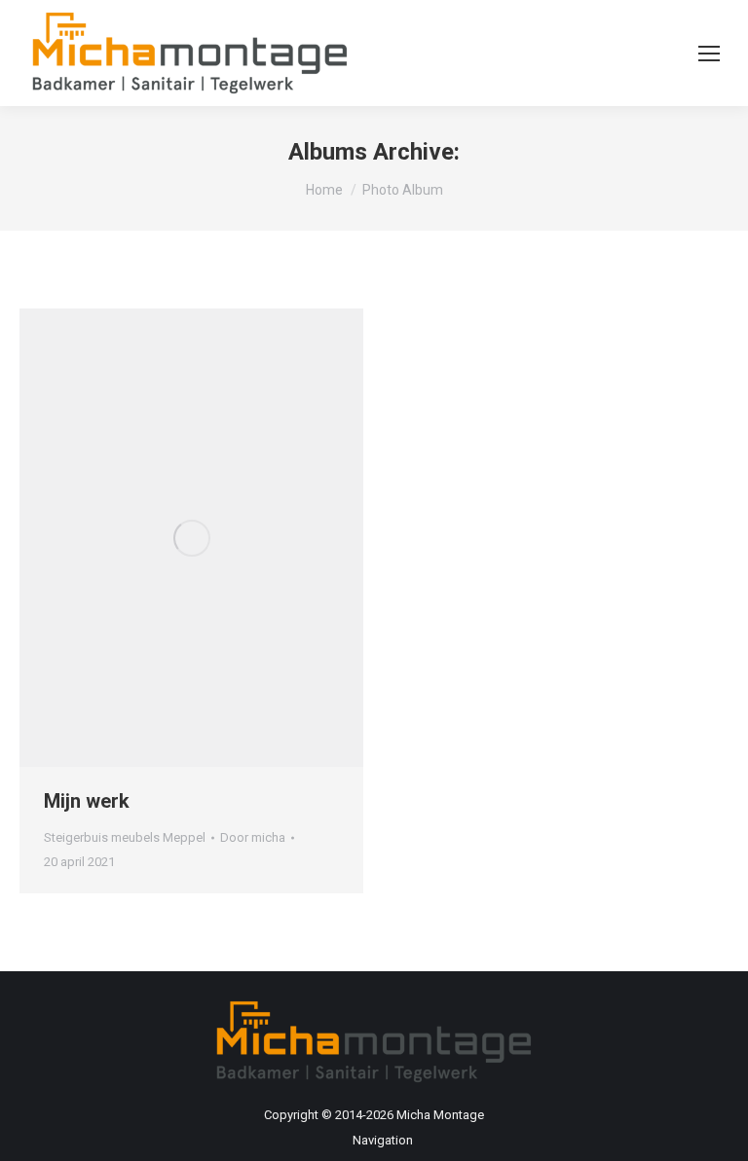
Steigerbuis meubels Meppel (125, 837)
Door (252, 837)
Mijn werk (87, 801)
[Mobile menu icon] (709, 53)
